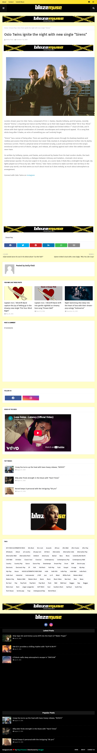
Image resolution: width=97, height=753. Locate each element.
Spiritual (69, 587)
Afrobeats (9, 552)
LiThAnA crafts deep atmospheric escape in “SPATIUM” (34, 657)
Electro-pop (81, 563)
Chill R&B (9, 560)
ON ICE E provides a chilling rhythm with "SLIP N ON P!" (34, 647)
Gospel (66, 567)
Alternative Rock (25, 556)
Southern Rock (58, 587)
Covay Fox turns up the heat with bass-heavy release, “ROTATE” (40, 467)
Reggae (85, 583)
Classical (38, 560)
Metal (58, 575)
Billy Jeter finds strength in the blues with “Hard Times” (37, 478)
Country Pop (18, 563)
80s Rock (31, 548)
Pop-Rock (42, 583)
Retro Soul (9, 587)
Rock (17, 587)
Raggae (72, 583)
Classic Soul (28, 560)
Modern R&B (21, 579)
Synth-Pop (78, 587)
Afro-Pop (85, 548)
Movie (42, 579)
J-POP (39, 575)
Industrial (19, 575)
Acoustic (49, 548)
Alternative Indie (68, 552)
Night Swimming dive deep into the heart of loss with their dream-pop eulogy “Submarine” (79, 305)
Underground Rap (39, 591)
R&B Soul (63, 583)
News (81, 579)
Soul (48, 587)
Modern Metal (77, 575)
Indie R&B (73, 571)
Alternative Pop (82, 552)
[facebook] (89, 1)
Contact (11, 2)
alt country (26, 552)
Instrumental (30, 575)
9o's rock (40, 548)
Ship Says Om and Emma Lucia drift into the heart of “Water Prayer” (40, 636)
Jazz (45, 575)
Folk (34, 567)
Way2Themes (21, 750)
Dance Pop (36, 563)
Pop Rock (32, 583)
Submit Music (20, 2)
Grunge (73, 567)
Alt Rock (47, 552)
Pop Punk (23, 583)
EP (29, 567)
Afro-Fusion (75, 548)
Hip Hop (81, 567)
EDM (72, 563)
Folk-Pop (51, 567)
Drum (66, 563)
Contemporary (49, 560)
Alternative (56, 552)
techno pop (20, 591)
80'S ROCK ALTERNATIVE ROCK (15, 548)
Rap (78, 583)
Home (6, 28)
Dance (28, 563)
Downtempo (47, 563)
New (75, 579)
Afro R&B (65, 548)
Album (18, 552)
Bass (61, 556)
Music (49, 579)
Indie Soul (9, 575)
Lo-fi (51, 575)
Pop (16, 583)
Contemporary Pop (63, 560)
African (57, 548)
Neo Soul (68, 579)
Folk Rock (42, 567)
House (17, 571)
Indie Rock (82, 571)
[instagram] (93, 1)
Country (8, 563)
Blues (68, 556)
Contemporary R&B (79, 560)
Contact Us (91, 750)
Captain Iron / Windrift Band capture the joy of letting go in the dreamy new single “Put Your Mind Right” (18, 307)
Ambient (36, 556)
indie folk (54, 571)
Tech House (10, 591)
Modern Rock (32, 579)
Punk (49, 583)
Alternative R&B (11, 556)
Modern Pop (10, 579)
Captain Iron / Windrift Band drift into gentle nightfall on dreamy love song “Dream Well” (48, 305)
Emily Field (9, 39)
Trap (28, 591)
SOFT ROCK (40, 587)
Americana (45, 556)
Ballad (54, 556)
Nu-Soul (8, 583)
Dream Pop (12, 28)
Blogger (41, 750)
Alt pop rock (37, 552)
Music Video (58, 579)
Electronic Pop (20, 567)
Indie (46, 571)
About (4, 2)
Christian (18, 560)
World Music (52, 591)
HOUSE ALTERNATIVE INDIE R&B (32, 571)
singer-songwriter (28, 587)
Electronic (9, 567)
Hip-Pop (8, 571)
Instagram (31, 175)
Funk (58, 567)
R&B (55, 583)
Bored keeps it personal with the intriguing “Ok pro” (36, 489)
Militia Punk (66, 575)
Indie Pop (64, 571)
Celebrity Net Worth (79, 556)
